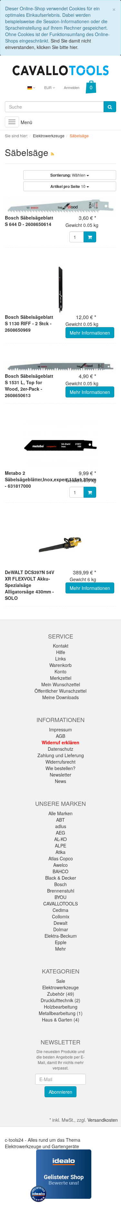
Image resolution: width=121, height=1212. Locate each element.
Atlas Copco (60, 858)
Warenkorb (60, 665)
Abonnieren (60, 1092)
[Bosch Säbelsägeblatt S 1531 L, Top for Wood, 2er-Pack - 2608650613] (60, 367)
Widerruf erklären (60, 742)
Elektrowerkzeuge (60, 987)
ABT (60, 819)
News (60, 781)
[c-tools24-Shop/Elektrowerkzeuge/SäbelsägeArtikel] (52, 153)
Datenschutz (60, 749)
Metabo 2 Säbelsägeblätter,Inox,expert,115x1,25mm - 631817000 (50, 479)
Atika (60, 852)
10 (68, 186)
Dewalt (60, 923)
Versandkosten (102, 1120)
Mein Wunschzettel (60, 684)
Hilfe (60, 652)
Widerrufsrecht (60, 761)
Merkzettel (60, 678)
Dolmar (60, 929)
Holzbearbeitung (60, 1006)
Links (60, 658)
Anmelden (71, 87)
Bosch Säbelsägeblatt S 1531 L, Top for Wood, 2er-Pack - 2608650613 (29, 385)
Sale (60, 981)
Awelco (60, 865)
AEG (60, 832)
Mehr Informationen (90, 332)
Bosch (60, 884)
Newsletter (60, 774)
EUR (48, 87)
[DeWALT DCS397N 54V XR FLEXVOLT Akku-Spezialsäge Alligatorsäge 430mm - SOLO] (60, 545)
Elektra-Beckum (61, 936)
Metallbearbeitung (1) (61, 1013)
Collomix (60, 916)
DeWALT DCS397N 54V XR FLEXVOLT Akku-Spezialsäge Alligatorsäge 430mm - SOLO (29, 585)
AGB (60, 736)
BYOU (60, 897)
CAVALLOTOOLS (60, 903)
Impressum (60, 729)
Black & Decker (60, 878)
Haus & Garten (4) (60, 1019)
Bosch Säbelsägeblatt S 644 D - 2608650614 (29, 220)
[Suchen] (110, 106)
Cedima (60, 910)
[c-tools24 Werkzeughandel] (60, 69)
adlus (60, 826)
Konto (60, 671)
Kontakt (60, 645)
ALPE (60, 845)
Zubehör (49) (60, 994)
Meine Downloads (60, 697)
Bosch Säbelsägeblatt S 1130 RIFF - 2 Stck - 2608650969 (29, 323)
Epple (60, 942)
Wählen (68, 175)
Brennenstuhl (60, 890)
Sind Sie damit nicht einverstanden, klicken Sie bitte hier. (48, 43)
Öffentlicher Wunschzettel (60, 691)
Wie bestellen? (60, 768)
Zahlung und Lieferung (60, 755)
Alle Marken (60, 813)
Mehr (60, 948)
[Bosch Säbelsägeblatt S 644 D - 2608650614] (60, 206)
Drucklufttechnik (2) (60, 1000)
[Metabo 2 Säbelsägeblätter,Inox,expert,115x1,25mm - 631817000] (60, 445)
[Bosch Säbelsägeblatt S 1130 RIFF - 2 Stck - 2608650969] (60, 289)
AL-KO (60, 839)
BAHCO (60, 871)
